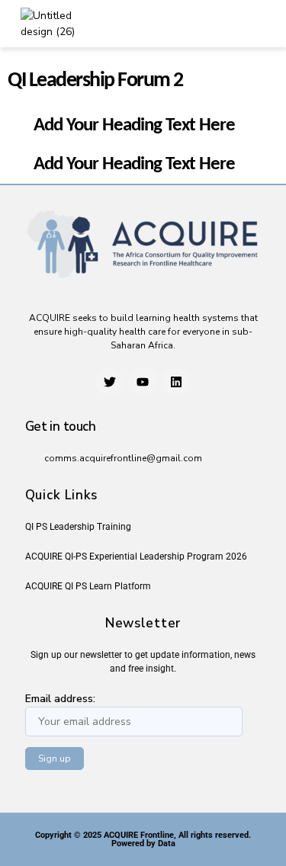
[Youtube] (142, 381)
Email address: (60, 698)
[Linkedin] (176, 381)
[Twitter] (109, 381)
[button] (227, 24)
